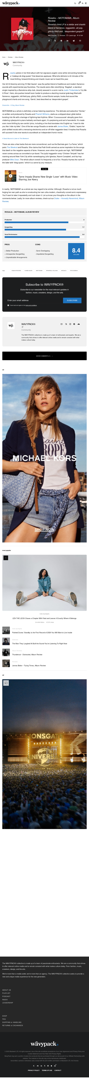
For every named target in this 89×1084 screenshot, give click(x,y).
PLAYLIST (6, 993)
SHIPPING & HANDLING (11, 1022)
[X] (34, 1066)
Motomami (40, 270)
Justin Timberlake (71, 90)
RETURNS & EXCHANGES (12, 1025)
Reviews (62, 35)
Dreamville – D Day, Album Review (13, 105)
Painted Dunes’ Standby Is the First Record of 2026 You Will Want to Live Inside (42, 632)
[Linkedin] (41, 1066)
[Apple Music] (51, 1066)
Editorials (15, 639)
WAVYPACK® (52, 35)
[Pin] (61, 41)
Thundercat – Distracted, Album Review (27, 654)
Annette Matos (39, 622)
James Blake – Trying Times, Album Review (29, 665)
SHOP (4, 1016)
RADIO (5, 999)
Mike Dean (14, 159)
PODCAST (6, 996)
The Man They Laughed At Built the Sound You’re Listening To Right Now (39, 643)
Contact (57, 1070)
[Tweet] (55, 41)
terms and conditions (31, 305)
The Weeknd (12, 147)
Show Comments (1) (43, 356)
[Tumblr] (44, 1066)
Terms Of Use (47, 1070)
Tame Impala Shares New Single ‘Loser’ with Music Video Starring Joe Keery (48, 178)
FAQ (4, 1019)
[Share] (49, 41)
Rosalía (12, 73)
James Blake (62, 126)
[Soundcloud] (38, 1066)
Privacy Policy (34, 1070)
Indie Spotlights (44, 614)
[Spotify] (48, 1066)
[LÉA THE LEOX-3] (44, 583)
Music (20, 172)
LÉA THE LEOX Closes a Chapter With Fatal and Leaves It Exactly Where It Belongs (44, 618)
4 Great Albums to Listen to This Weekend (15, 138)
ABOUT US (6, 990)
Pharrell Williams (42, 114)
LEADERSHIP (7, 1003)
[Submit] (74, 41)
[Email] (80, 41)
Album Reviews (16, 270)
